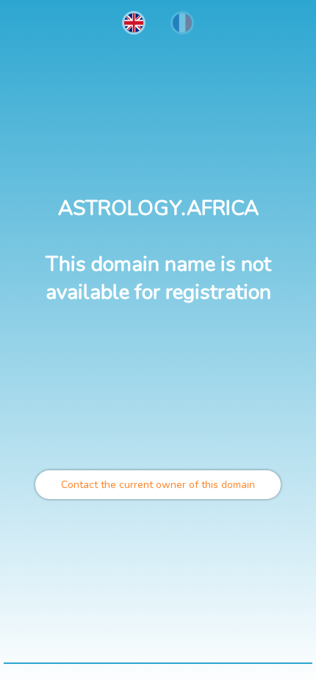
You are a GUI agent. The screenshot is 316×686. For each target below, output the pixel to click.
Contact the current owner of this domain (158, 485)
